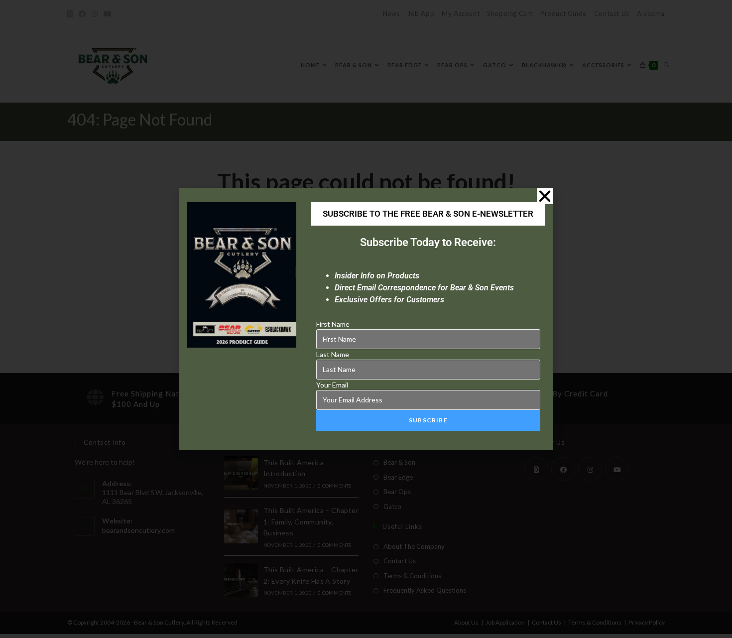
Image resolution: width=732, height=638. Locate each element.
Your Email (332, 385)
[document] (366, 319)
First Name (333, 324)
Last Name (332, 354)
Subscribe (428, 420)
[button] (545, 196)
